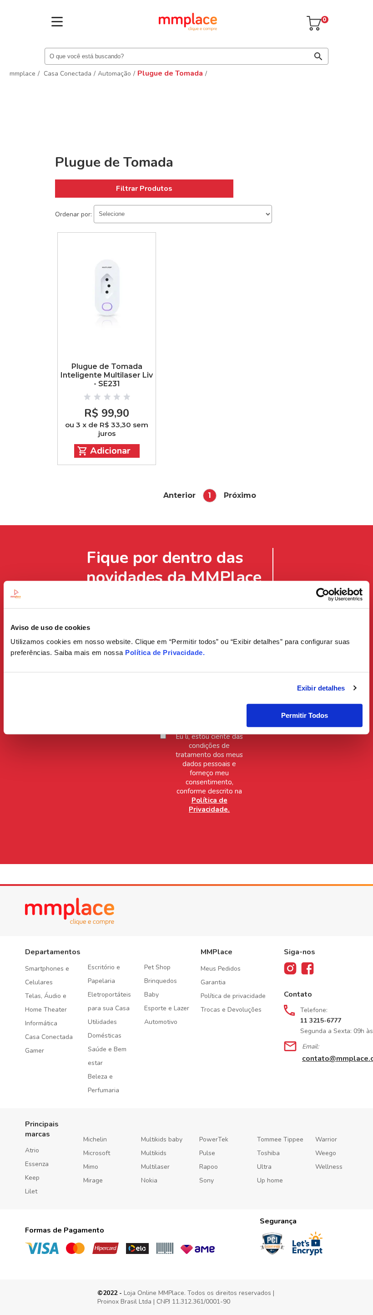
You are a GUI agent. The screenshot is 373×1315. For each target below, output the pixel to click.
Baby (151, 994)
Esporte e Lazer (166, 1008)
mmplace (22, 73)
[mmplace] (188, 29)
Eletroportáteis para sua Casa (109, 1001)
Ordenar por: (73, 214)
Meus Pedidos (221, 968)
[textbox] (186, 56)
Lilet (31, 1191)
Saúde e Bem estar (107, 1056)
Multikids (153, 1153)
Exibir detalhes (321, 688)
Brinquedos (160, 981)
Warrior (326, 1139)
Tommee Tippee (280, 1139)
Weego (325, 1153)
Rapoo (208, 1166)
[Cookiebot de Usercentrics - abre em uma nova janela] (323, 594)
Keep (32, 1177)
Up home (270, 1180)
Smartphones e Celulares (47, 975)
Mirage (93, 1180)
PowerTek (213, 1139)
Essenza (37, 1164)
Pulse (207, 1153)
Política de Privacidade (164, 652)
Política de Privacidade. (209, 805)
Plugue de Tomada (170, 73)
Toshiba (268, 1153)
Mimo (90, 1166)
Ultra (264, 1166)
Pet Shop (157, 967)
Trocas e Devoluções (231, 1009)
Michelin (95, 1139)
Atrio (32, 1150)
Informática (41, 1023)
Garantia (213, 982)
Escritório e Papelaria (104, 974)
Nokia (149, 1180)
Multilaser (155, 1166)
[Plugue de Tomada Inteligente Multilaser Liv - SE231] (106, 289)
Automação (114, 73)
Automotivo (160, 1022)
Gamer (34, 1050)
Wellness (329, 1166)
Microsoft (96, 1153)
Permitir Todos (304, 715)
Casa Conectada (67, 73)
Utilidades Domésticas (104, 1029)
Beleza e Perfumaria (103, 1083)
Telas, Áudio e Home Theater (46, 1003)
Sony (206, 1180)
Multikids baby (161, 1139)
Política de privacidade (233, 996)
